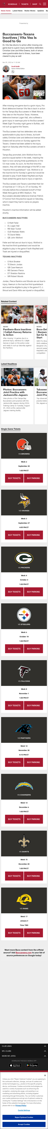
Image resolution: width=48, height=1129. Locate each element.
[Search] (40, 4)
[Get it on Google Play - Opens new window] (32, 1066)
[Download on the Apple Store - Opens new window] (15, 1065)
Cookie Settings (24, 1110)
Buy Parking (33, 478)
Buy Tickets (14, 478)
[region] (24, 1100)
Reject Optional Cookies (24, 1117)
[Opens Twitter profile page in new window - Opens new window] (12, 71)
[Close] (45, 1075)
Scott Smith (15, 66)
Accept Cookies (24, 1124)
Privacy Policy (21, 1105)
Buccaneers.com (24, 952)
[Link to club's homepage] (4, 3)
